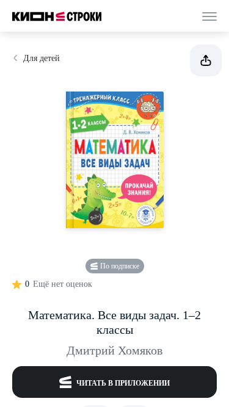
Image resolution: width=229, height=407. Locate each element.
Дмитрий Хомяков (114, 350)
